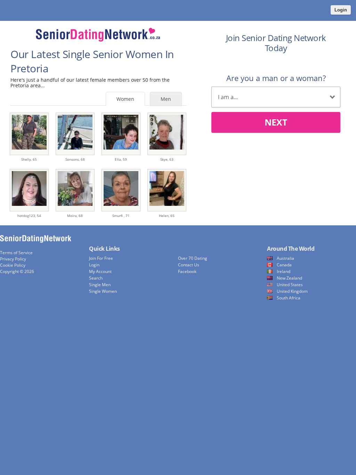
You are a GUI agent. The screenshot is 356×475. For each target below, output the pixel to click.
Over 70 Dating (192, 258)
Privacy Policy (13, 259)
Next (276, 122)
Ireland (283, 271)
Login (340, 10)
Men (166, 99)
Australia (285, 258)
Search (96, 278)
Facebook (187, 271)
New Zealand (289, 278)
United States (290, 285)
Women (125, 99)
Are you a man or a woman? (276, 78)
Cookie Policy (12, 265)
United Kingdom (292, 291)
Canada (284, 265)
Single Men (100, 285)
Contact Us (188, 265)
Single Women (103, 291)
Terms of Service (16, 253)
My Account (100, 271)
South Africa (288, 298)
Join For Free (101, 258)
